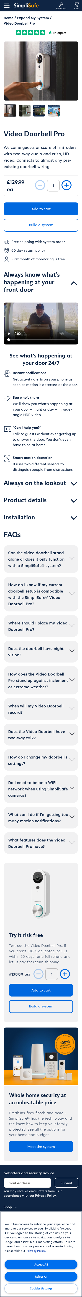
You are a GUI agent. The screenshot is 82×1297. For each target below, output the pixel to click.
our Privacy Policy (42, 1195)
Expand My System (33, 18)
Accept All (41, 1264)
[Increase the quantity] (67, 185)
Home (8, 18)
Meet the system (41, 1146)
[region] (41, 1254)
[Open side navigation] (6, 6)
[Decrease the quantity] (40, 185)
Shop (8, 1207)
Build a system (41, 225)
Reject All (41, 1276)
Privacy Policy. (36, 1250)
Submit (66, 1183)
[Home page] (33, 6)
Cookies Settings (41, 1288)
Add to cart (41, 209)
